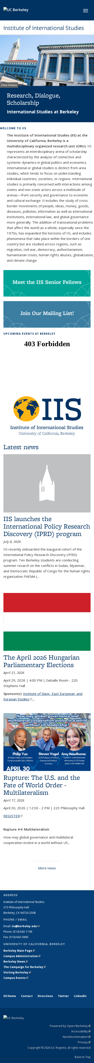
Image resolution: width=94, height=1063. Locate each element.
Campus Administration (22, 956)
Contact (27, 996)
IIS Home (9, 996)
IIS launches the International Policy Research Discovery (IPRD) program (46, 526)
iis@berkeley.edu (26, 926)
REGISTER (13, 816)
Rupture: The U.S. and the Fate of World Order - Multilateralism (41, 785)
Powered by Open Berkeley (70, 1026)
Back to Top (83, 1057)
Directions (45, 996)
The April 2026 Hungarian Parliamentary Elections (41, 661)
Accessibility (81, 1031)
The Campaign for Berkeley (24, 967)
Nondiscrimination (77, 1037)
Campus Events (15, 978)
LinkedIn (80, 996)
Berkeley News (15, 961)
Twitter (63, 996)
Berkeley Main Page (19, 951)
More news (47, 868)
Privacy (84, 1042)
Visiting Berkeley (17, 972)
